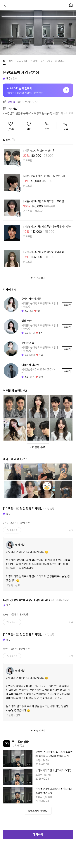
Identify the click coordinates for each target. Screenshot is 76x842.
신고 (17, 585)
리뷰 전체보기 (38, 730)
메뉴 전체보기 (38, 278)
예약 (68, 305)
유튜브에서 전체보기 (38, 811)
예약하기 (38, 834)
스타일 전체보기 (38, 447)
